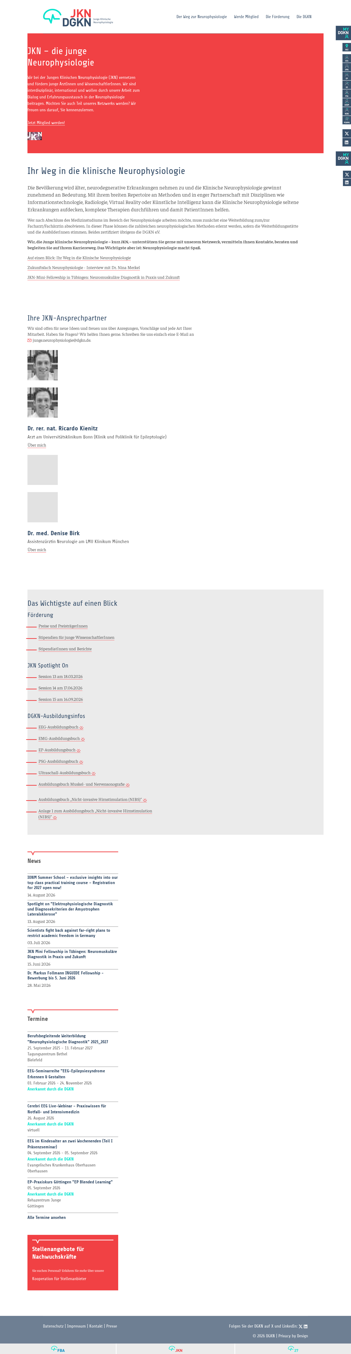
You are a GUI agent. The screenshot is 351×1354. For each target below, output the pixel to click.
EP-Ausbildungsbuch (56, 749)
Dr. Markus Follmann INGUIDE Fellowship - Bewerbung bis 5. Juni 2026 (65, 976)
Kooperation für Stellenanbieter (59, 1278)
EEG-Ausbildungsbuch (58, 726)
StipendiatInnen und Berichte (65, 648)
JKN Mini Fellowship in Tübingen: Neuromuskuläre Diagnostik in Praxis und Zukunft (72, 954)
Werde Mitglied (246, 16)
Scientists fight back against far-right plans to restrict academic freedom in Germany (68, 933)
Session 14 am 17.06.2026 (60, 687)
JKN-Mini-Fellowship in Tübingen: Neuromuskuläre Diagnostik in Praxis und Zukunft (103, 277)
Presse (111, 1326)
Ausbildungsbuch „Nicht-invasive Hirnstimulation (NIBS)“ (90, 799)
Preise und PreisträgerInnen (63, 625)
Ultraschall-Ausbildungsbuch (64, 772)
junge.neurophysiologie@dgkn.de (61, 340)
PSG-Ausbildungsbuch (58, 761)
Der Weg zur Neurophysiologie (201, 16)
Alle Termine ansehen (46, 1217)
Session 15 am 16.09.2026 (60, 699)
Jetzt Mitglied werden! (46, 122)
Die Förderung (277, 16)
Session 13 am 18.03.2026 (60, 676)
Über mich (36, 445)
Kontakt (96, 1326)
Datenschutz (53, 1326)
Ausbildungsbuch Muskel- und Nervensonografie (81, 784)
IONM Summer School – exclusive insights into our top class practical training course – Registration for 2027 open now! (72, 882)
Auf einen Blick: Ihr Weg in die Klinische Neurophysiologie (79, 257)
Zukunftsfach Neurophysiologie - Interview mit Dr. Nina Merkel (83, 267)
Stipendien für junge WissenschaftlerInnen (76, 637)
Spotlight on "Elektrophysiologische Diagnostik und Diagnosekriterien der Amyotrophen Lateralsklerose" (70, 908)
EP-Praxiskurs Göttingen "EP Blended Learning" (70, 1182)
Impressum (76, 1326)
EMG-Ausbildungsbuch (59, 738)
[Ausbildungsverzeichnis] (346, 47)
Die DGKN (304, 16)
